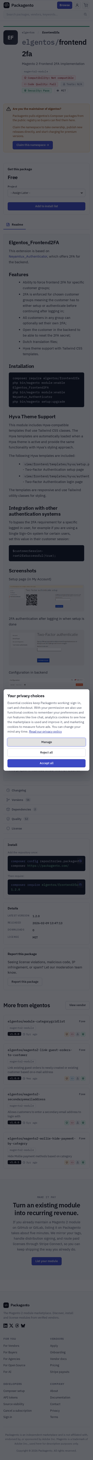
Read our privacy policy (45, 731)
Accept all (46, 763)
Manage (46, 742)
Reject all (46, 752)
